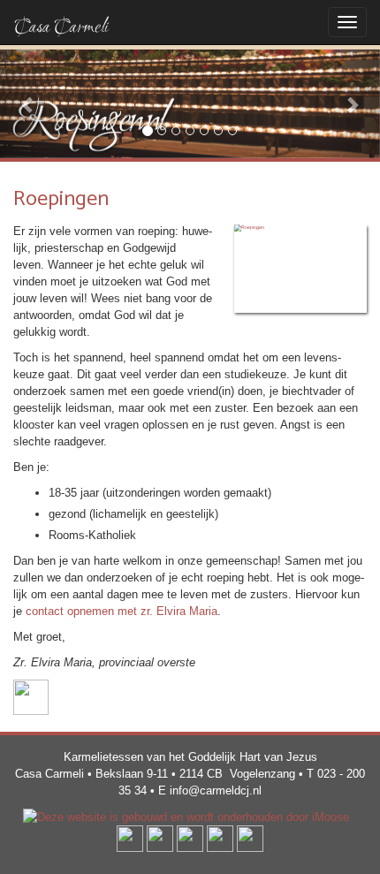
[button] (28, 103)
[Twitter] (160, 838)
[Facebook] (130, 838)
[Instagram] (220, 838)
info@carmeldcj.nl (216, 790)
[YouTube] (190, 838)
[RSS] (250, 838)
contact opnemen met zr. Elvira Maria (121, 611)
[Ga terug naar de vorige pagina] (31, 696)
